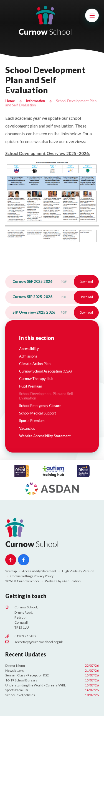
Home (10, 101)
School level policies (52, 695)
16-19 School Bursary (52, 680)
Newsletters (52, 670)
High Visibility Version (78, 571)
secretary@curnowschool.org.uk (38, 642)
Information (35, 101)
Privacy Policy (44, 576)
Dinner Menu (52, 665)
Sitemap (11, 571)
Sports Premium (52, 690)
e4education (71, 581)
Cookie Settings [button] (21, 576)
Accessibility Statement (39, 571)
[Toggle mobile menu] (92, 16)
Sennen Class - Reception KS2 (52, 675)
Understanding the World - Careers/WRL (52, 685)
